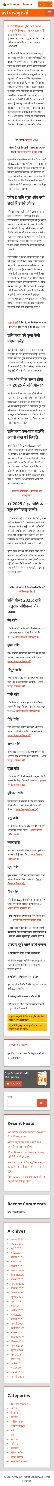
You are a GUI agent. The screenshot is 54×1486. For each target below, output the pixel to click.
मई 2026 (15, 1252)
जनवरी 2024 (17, 1376)
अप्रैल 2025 (17, 1310)
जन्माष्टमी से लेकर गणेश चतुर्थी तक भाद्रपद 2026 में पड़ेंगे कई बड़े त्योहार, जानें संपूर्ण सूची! (27, 1167)
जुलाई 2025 (17, 1297)
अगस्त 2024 (17, 1345)
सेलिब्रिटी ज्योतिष (19, 1461)
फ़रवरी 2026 (17, 1266)
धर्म (12, 1430)
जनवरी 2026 (17, 1270)
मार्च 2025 (16, 1314)
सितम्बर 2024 (17, 1341)
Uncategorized (19, 1404)
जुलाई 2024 (17, 1350)
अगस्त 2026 (17, 1239)
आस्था (14, 1408)
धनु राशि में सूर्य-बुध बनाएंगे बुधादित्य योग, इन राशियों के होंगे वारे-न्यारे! (25, 1027)
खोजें (10, 1097)
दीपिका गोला (34, 38)
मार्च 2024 (16, 1368)
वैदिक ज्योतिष (17, 1452)
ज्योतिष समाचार (13, 42)
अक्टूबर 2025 (17, 1283)
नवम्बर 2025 (17, 1279)
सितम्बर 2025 (17, 1288)
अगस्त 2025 (17, 1292)
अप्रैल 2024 (17, 1363)
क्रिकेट (14, 1412)
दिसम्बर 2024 (17, 1328)
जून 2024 (16, 1354)
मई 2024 (15, 1359)
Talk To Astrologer (18, 4)
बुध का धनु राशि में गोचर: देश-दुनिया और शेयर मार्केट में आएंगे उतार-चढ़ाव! (26, 1018)
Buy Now (15, 1083)
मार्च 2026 (16, 1261)
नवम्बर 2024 (17, 1332)
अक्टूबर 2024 (17, 1337)
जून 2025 (16, 1301)
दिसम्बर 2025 (17, 1274)
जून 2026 (16, 1248)
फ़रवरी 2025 (17, 1319)
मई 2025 (15, 1306)
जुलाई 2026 (17, 1243)
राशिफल (23, 42)
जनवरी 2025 (17, 1323)
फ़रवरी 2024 (17, 1372)
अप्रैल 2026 (17, 1257)
